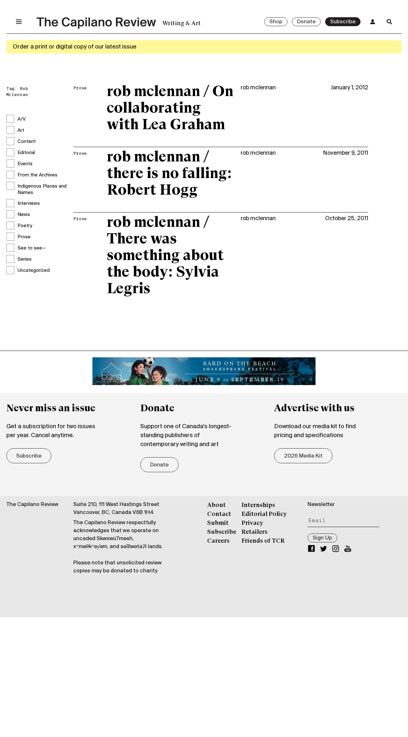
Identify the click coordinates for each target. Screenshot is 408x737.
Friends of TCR (263, 541)
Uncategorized (34, 270)
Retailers (254, 532)
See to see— (32, 248)
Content (27, 141)
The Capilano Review (32, 505)
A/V (22, 119)
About (216, 505)
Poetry (25, 225)
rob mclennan (258, 88)
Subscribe (342, 22)
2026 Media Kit (303, 456)
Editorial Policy (264, 514)
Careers (218, 541)
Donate (306, 22)
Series (25, 259)
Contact (219, 514)
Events (25, 164)
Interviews (29, 203)
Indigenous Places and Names (42, 189)
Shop (275, 22)
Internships (258, 505)
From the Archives (37, 175)
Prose (24, 237)
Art (21, 130)
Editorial (26, 152)
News (24, 214)
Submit (218, 523)
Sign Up (322, 538)
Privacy (252, 523)
